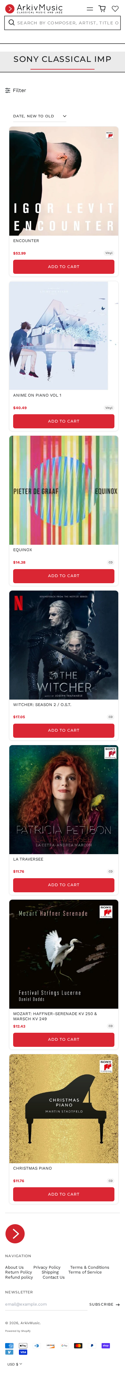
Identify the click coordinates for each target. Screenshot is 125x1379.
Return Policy (18, 1272)
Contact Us (54, 1277)
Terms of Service (85, 1272)
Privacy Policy (47, 1267)
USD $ (12, 1364)
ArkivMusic (30, 1323)
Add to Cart (64, 267)
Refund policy (19, 1277)
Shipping (50, 1272)
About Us (14, 1267)
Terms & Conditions (89, 1267)
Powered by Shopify (17, 1331)
